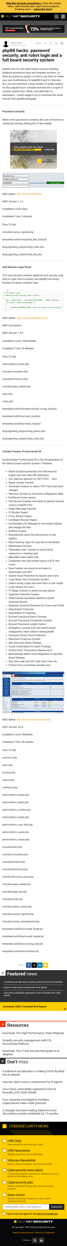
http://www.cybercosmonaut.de (33, 719)
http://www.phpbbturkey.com (32, 318)
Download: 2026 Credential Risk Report (24, 1006)
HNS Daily (14, 1141)
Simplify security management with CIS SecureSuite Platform (26, 1042)
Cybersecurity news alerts (25, 1170)
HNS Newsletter (18, 1150)
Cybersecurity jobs (20, 1182)
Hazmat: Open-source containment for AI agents (25, 987)
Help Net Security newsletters (24, 3)
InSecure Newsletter (21, 1160)
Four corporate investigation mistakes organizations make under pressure (25, 1101)
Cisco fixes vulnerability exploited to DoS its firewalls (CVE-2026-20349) (29, 1090)
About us (40, 1232)
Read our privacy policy (23, 1232)
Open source (16, 1195)
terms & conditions (47, 1213)
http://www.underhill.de (29, 194)
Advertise (50, 1232)
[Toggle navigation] (63, 16)
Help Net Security (46, 1227)
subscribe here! (43, 9)
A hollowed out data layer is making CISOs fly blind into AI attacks (33, 982)
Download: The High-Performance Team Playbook (33, 1033)
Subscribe (56, 1207)
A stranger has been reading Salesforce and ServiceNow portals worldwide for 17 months (30, 1112)
